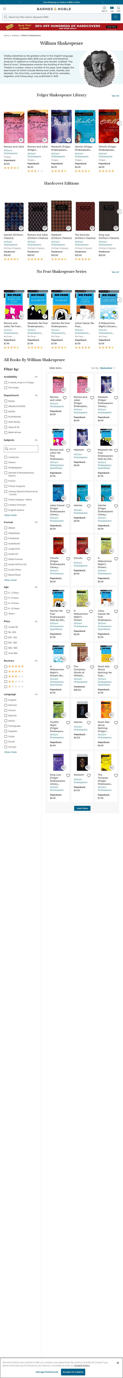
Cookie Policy (82, 1365)
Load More (82, 808)
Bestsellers (106, 368)
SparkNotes (56, 468)
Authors (15, 35)
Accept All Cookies (73, 1372)
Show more (10, 515)
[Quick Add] (21, 140)
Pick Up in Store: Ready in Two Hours (61, 2)
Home (6, 35)
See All (115, 95)
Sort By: (95, 368)
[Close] (117, 1362)
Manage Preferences (47, 1372)
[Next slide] (119, 123)
